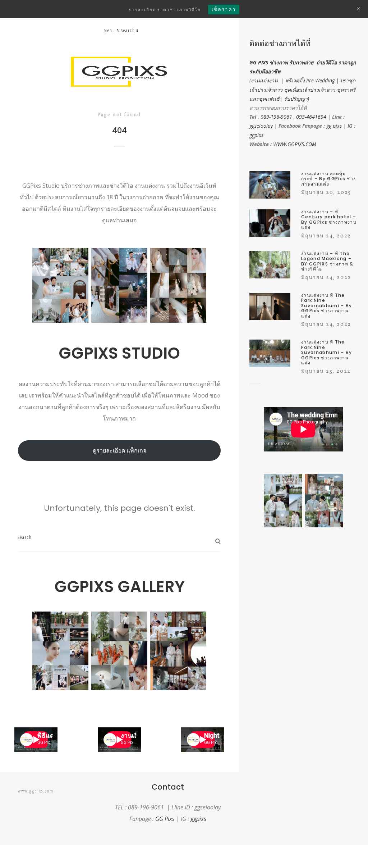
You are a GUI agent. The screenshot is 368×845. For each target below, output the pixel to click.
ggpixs (256, 135)
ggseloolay (261, 125)
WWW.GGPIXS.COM (294, 144)
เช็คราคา (224, 9)
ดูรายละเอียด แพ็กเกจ (119, 450)
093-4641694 (311, 116)
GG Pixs (165, 819)
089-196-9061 (276, 116)
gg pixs (334, 125)
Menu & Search (119, 30)
